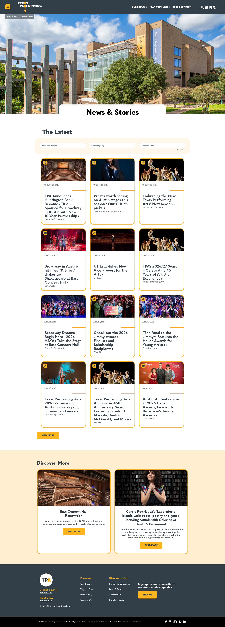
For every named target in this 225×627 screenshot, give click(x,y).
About (16, 16)
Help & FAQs (86, 594)
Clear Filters (181, 150)
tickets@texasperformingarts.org (56, 606)
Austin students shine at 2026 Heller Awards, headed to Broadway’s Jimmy (161, 407)
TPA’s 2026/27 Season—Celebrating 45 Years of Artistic (161, 272)
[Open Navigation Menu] (7, 7)
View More (48, 435)
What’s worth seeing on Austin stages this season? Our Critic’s (111, 202)
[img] (210, 7)
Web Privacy (137, 622)
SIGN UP (147, 594)
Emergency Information (96, 622)
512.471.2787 (46, 592)
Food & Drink (116, 589)
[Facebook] (166, 621)
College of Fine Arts (78, 622)
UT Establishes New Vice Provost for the (110, 270)
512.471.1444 (46, 600)
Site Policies (111, 622)
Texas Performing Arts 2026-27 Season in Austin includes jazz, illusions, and (63, 405)
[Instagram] (170, 621)
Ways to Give (86, 589)
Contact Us (86, 600)
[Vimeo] (180, 621)
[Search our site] (202, 7)
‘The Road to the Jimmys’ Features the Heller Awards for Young (160, 339)
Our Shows (86, 584)
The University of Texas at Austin (56, 622)
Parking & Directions (119, 584)
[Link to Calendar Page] (206, 7)
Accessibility (115, 594)
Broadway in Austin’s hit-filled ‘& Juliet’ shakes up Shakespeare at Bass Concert (62, 274)
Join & (182, 7)
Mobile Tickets (116, 600)
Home (9, 16)
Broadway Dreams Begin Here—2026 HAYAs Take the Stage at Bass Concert (63, 339)
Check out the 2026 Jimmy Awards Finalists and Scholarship (111, 341)
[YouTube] (175, 621)
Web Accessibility (124, 622)
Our (138, 7)
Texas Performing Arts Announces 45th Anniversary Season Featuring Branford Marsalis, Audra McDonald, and (112, 409)
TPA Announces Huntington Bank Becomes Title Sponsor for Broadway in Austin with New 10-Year (63, 206)
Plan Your (159, 7)
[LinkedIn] (184, 621)
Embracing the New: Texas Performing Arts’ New (160, 200)
